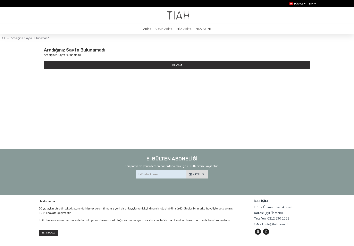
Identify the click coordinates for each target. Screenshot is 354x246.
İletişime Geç (48, 232)
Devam (177, 65)
